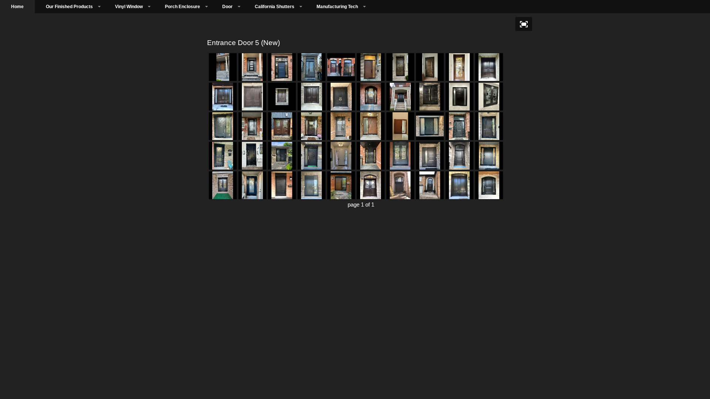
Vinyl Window (129, 6)
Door (227, 6)
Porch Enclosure (182, 6)
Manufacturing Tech (337, 6)
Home (17, 6)
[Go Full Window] (524, 24)
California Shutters (274, 6)
